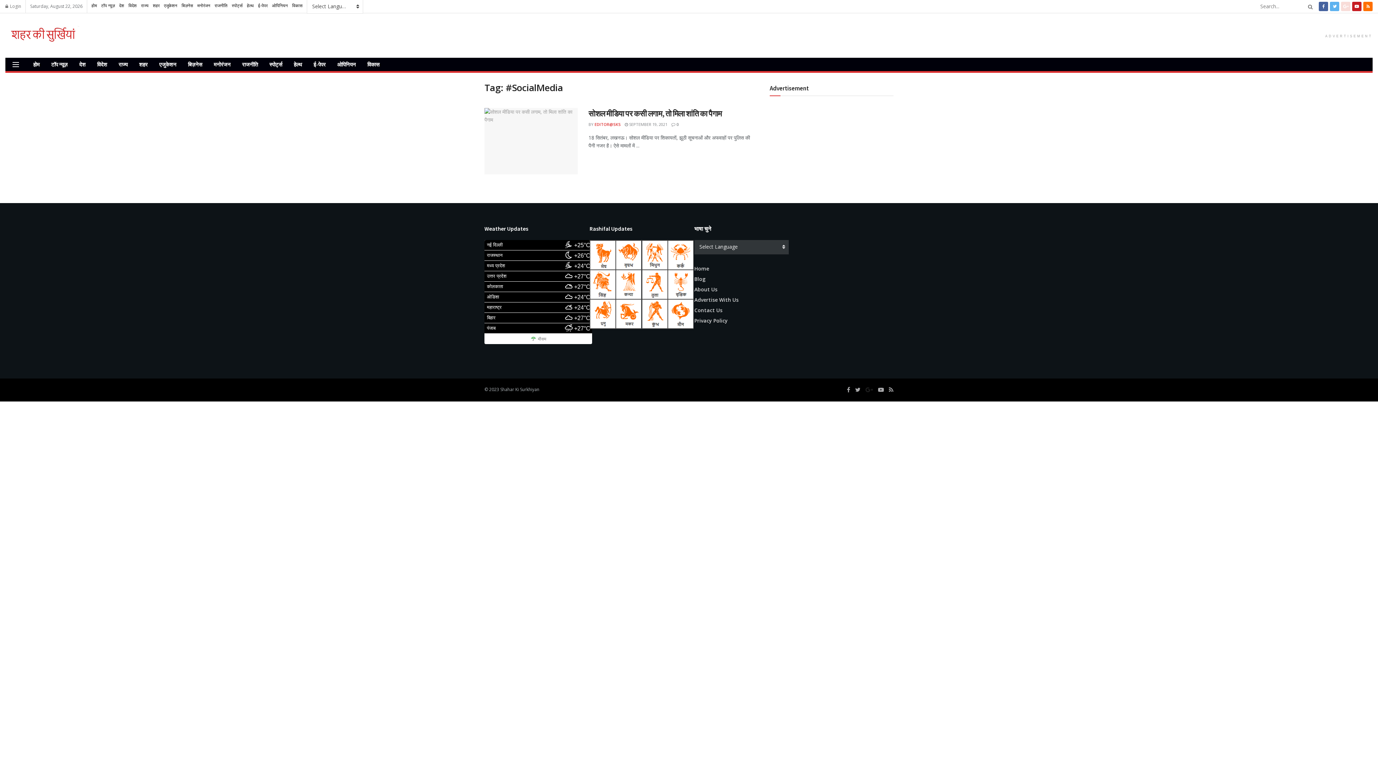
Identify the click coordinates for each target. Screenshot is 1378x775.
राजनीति (250, 64)
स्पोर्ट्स (275, 64)
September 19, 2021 (647, 124)
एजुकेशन (168, 64)
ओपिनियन (346, 64)
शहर (143, 64)
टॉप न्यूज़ (59, 64)
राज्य (123, 64)
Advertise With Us (716, 299)
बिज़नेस (195, 64)
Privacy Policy (711, 320)
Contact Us (708, 310)
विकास (373, 64)
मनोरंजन (222, 64)
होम (36, 64)
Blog (700, 279)
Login (15, 6)
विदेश (102, 64)
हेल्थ (298, 64)
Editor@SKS (608, 124)
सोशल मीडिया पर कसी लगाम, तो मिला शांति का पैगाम (655, 113)
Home (701, 268)
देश (82, 64)
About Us (705, 289)
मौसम (542, 339)
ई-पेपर (320, 64)
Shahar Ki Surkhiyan (519, 389)
